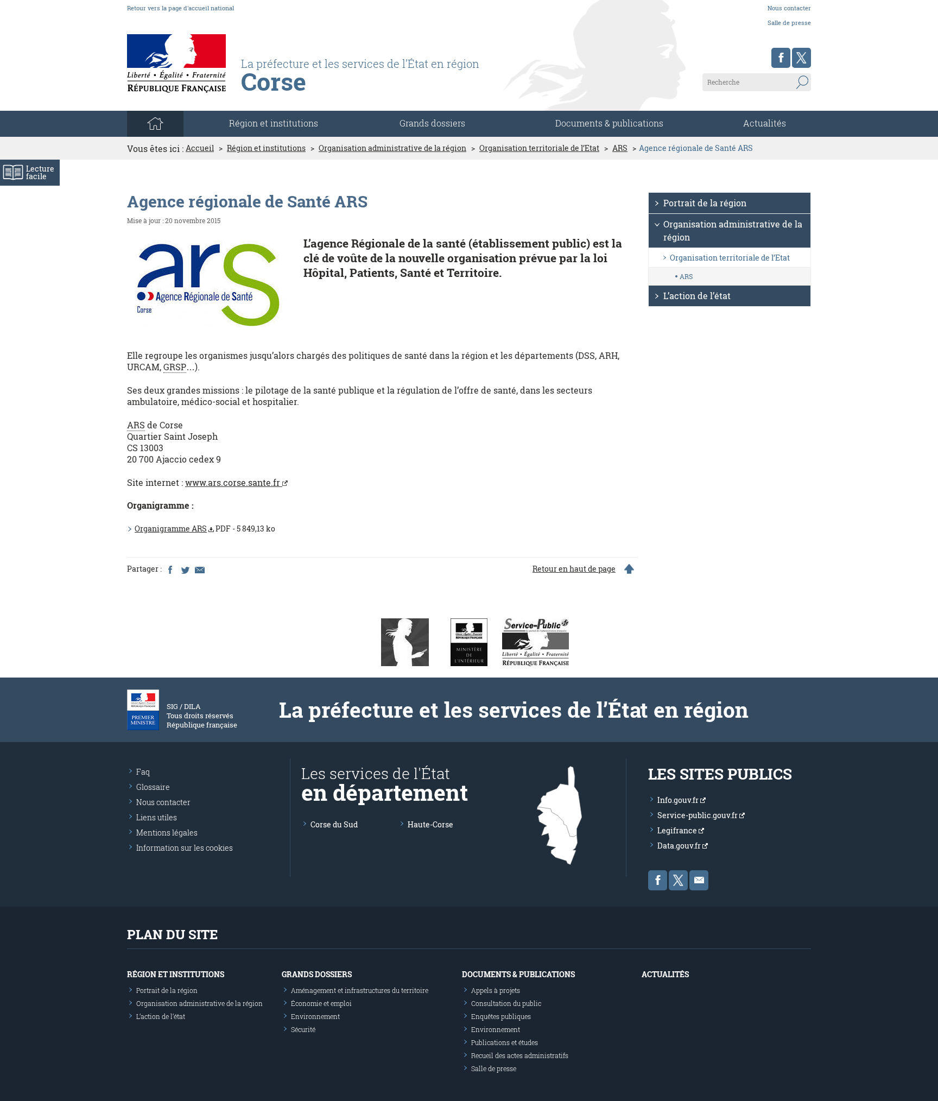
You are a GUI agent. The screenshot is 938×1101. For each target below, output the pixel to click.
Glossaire (153, 787)
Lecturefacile (40, 172)
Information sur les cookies (184, 848)
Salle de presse (789, 22)
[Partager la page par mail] (199, 569)
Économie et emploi (321, 1003)
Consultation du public (506, 1003)
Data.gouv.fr (679, 845)
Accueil (200, 148)
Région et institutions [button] (273, 123)
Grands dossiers (432, 123)
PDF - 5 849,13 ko (205, 528)
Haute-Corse (430, 824)
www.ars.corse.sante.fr (233, 482)
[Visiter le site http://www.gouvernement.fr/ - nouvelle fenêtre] (405, 641)
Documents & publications (609, 123)
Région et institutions (266, 148)
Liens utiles (156, 817)
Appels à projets (495, 990)
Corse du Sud (334, 824)
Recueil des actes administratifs (519, 1055)
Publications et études (504, 1042)
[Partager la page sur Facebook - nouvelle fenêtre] (169, 569)
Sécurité (303, 1029)
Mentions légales (167, 832)
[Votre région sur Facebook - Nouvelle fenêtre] (780, 58)
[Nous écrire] (698, 880)
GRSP (174, 366)
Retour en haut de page (574, 569)
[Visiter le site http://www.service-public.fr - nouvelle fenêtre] (535, 641)
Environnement (315, 1016)
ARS (620, 148)
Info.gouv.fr (678, 800)
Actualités (764, 123)
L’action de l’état (697, 295)
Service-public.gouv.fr (698, 815)
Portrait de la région (704, 202)
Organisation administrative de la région (392, 148)
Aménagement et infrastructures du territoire (359, 990)
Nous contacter (789, 8)
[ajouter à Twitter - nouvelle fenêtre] (184, 569)
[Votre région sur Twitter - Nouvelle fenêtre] (801, 58)
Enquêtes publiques (501, 1016)
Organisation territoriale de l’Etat (539, 148)
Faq (143, 772)
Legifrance (678, 830)
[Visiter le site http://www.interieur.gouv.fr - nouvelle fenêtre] (469, 641)
